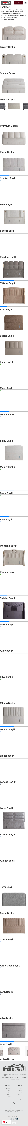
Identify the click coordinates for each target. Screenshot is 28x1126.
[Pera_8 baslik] (14, 505)
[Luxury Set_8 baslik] (14, 33)
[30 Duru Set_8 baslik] (14, 1030)
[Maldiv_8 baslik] (14, 453)
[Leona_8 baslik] (14, 400)
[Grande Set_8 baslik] (14, 59)
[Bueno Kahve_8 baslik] (14, 322)
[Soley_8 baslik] (14, 427)
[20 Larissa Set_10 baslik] (14, 768)
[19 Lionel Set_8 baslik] (14, 742)
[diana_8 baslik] (14, 479)
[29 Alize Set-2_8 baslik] (14, 1004)
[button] (25, 3)
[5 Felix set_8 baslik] (14, 191)
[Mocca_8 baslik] (14, 86)
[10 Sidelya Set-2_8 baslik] (14, 584)
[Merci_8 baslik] (14, 374)
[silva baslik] (14, 663)
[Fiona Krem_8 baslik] (14, 348)
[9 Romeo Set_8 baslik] (14, 558)
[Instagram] (15, 1123)
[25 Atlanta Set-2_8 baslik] (14, 847)
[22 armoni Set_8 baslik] (14, 820)
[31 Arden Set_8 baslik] (14, 1051)
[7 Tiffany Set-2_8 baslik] (14, 269)
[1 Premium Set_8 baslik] (14, 106)
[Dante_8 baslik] (14, 899)
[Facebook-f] (13, 1123)
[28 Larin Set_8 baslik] (14, 978)
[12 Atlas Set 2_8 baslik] (14, 637)
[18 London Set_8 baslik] (14, 715)
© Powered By (14, 1116)
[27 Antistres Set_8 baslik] (14, 952)
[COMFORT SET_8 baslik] (14, 164)
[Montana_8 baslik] (14, 532)
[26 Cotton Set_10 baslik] (14, 925)
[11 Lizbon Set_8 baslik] (14, 610)
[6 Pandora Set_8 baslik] (14, 243)
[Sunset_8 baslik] (14, 217)
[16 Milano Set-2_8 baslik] (14, 689)
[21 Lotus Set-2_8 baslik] (14, 794)
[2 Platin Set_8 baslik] (14, 138)
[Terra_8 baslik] (14, 873)
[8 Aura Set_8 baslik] (14, 295)
